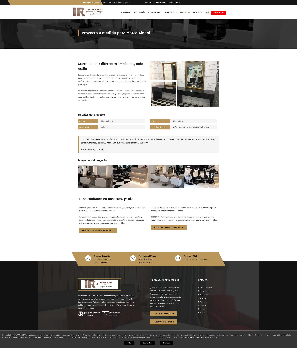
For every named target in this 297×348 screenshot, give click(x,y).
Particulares (170, 12)
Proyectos (185, 12)
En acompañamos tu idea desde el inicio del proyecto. (105, 3)
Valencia (93, 127)
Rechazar (166, 343)
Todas (129, 343)
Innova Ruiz (126, 12)
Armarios (203, 302)
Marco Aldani (96, 121)
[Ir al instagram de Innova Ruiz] (207, 12)
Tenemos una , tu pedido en (162, 3)
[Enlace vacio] (106, 284)
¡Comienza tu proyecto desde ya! (168, 227)
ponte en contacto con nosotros (97, 230)
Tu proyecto (205, 295)
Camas (202, 309)
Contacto (197, 12)
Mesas (202, 313)
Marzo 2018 (167, 121)
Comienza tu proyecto (164, 314)
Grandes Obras (154, 12)
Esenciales (147, 343)
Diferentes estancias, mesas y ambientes (180, 127)
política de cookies (197, 337)
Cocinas (203, 305)
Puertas (203, 298)
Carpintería (139, 12)
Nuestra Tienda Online (164, 322)
